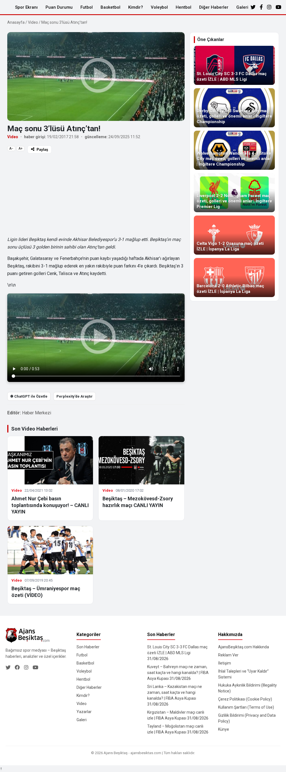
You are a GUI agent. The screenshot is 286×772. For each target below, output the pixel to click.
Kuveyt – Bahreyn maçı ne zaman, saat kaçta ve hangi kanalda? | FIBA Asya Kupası (178, 673)
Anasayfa (16, 22)
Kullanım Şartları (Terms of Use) (246, 707)
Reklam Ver (228, 655)
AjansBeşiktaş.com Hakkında (243, 647)
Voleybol (159, 7)
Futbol (86, 7)
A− (11, 148)
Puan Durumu (59, 7)
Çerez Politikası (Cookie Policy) (245, 699)
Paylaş (42, 149)
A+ (20, 148)
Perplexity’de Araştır (74, 396)
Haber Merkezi (36, 412)
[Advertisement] (96, 194)
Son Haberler (88, 647)
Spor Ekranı (26, 7)
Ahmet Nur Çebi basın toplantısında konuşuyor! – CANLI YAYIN (50, 505)
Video (33, 22)
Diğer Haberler (213, 7)
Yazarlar (84, 711)
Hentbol (183, 7)
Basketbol (110, 7)
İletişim (224, 663)
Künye (223, 729)
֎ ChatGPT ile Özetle (28, 396)
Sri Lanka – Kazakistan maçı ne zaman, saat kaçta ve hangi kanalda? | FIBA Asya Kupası (174, 692)
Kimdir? (135, 7)
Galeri (242, 7)
